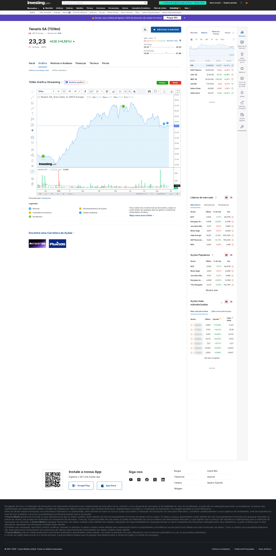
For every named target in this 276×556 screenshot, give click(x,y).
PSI (191, 65)
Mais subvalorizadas (199, 311)
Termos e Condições (221, 549)
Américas (93, 12)
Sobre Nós (212, 471)
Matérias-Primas (216, 32)
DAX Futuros (195, 70)
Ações (32, 12)
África (137, 12)
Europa (102, 12)
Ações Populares (200, 255)
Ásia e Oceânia (127, 12)
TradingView (46, 198)
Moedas (194, 33)
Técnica (94, 63)
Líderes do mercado (201, 197)
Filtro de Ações (160, 8)
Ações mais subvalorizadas (199, 303)
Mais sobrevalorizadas (221, 311)
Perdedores (223, 205)
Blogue (177, 471)
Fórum (105, 63)
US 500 (193, 84)
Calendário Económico (141, 8)
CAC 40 (193, 75)
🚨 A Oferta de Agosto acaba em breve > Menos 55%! (183, 3)
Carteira (178, 482)
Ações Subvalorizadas (151, 12)
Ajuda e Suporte (215, 482)
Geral (32, 63)
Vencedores (209, 205)
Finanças (81, 63)
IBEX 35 (193, 79)
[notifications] (241, 2)
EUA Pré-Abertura (80, 12)
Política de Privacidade (244, 549)
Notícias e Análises (61, 63)
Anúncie (211, 477)
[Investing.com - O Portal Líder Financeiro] (39, 3)
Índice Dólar (195, 88)
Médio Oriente (112, 12)
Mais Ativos (195, 205)
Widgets (178, 488)
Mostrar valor (172, 41)
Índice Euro (195, 93)
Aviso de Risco (265, 549)
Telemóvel (179, 477)
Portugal (57, 12)
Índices (204, 33)
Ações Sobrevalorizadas (171, 12)
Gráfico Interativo (59, 70)
